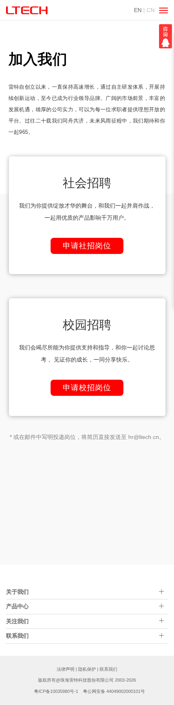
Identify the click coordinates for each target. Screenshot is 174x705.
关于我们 (17, 592)
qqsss (165, 36)
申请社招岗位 (87, 245)
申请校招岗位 (87, 387)
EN (138, 10)
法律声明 (65, 669)
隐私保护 (87, 669)
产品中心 (17, 606)
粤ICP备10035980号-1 (56, 691)
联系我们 (108, 669)
